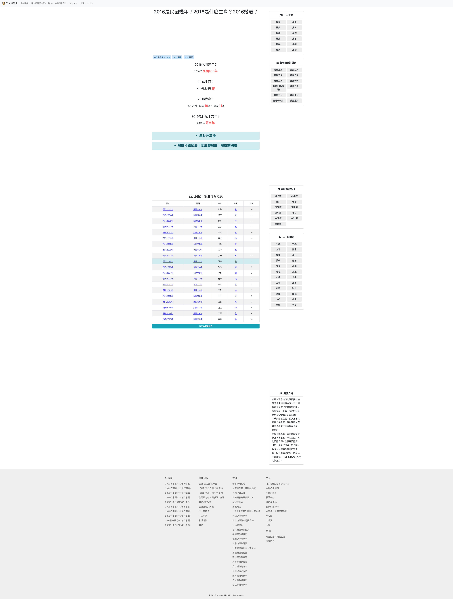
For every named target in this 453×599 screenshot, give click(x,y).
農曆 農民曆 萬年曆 (208, 483)
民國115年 (197, 261)
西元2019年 (168, 302)
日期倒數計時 (272, 506)
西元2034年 (168, 215)
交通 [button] (82, 3)
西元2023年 (168, 279)
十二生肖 (203, 516)
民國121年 (197, 226)
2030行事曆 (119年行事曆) (178, 516)
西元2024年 (168, 273)
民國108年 (197, 302)
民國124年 (197, 209)
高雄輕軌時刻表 (239, 566)
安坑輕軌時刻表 (239, 585)
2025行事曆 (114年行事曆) (178, 493)
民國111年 (198, 284)
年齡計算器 (271, 493)
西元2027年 (168, 255)
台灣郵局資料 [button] (60, 3)
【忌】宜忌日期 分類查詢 (211, 493)
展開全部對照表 (205, 326)
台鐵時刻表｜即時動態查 (244, 488)
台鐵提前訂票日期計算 (243, 497)
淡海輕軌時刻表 (239, 575)
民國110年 (197, 290)
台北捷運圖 (237, 525)
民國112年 (197, 279)
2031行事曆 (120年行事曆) (178, 520)
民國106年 (197, 313)
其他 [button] (89, 3)
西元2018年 (168, 307)
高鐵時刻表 (237, 502)
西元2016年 (168, 319)
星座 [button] (50, 3)
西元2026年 (168, 261)
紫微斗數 (203, 520)
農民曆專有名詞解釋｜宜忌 (211, 497)
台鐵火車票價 (238, 493)
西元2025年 (168, 267)
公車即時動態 (238, 483)
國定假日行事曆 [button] (38, 3)
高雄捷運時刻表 (239, 557)
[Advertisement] (206, 34)
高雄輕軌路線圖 (239, 562)
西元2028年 (168, 250)
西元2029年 (168, 244)
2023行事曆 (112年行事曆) (178, 483)
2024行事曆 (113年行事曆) (178, 488)
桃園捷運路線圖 (239, 534)
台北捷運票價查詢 (240, 529)
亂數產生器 (271, 502)
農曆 (201, 525)
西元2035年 (168, 209)
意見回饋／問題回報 (275, 536)
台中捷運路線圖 (239, 543)
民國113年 (197, 273)
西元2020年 (168, 296)
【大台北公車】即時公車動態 (246, 511)
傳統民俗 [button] (24, 3)
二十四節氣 (204, 511)
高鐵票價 (236, 506)
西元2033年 (168, 221)
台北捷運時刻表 (239, 516)
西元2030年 (168, 238)
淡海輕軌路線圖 (239, 571)
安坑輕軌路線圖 (239, 580)
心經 (268, 525)
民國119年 (197, 238)
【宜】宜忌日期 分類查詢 (211, 488)
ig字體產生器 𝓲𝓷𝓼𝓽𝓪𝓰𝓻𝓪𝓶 (277, 483)
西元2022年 (168, 284)
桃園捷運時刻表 (239, 539)
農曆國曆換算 (205, 502)
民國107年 (197, 307)
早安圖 (269, 516)
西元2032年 (168, 226)
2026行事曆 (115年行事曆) (178, 497)
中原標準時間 (272, 488)
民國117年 (197, 250)
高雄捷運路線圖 (239, 552)
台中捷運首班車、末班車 (244, 548)
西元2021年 (168, 290)
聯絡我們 (270, 541)
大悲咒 (269, 520)
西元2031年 (168, 232)
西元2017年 (168, 313)
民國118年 (197, 244)
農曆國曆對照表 (206, 506)
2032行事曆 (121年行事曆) (178, 525)
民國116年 (197, 255)
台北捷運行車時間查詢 (243, 520)
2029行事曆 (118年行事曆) (178, 511)
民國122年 (197, 221)
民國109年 (197, 296)
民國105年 (197, 319)
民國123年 (197, 215)
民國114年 (197, 267)
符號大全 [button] (73, 3)
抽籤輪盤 (270, 497)
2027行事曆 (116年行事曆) (178, 502)
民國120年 (197, 232)
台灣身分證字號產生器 (276, 511)
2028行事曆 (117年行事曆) (178, 506)
